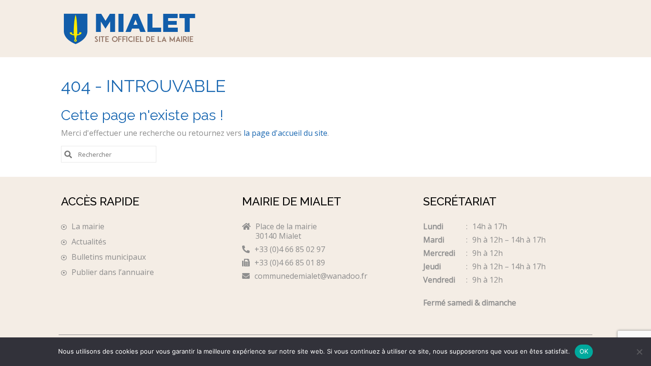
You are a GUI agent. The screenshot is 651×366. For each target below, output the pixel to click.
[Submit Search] (68, 154)
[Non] (639, 351)
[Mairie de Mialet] (144, 28)
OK (584, 351)
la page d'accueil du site (285, 133)
